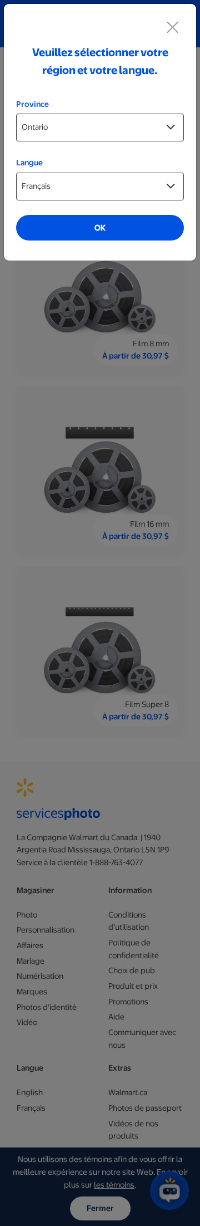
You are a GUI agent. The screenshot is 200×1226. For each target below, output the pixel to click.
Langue (29, 162)
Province (32, 104)
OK (100, 227)
